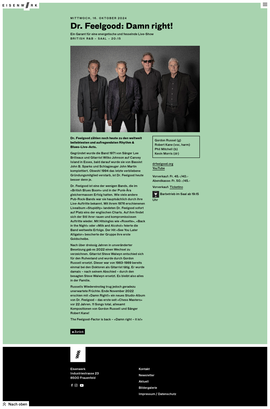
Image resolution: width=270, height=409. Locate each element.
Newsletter (146, 375)
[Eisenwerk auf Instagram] (76, 385)
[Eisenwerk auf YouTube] (82, 385)
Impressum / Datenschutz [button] (157, 394)
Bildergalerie (148, 388)
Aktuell (144, 381)
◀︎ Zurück (78, 331)
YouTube (158, 168)
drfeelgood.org (162, 164)
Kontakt (144, 369)
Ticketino (176, 187)
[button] (265, 4)
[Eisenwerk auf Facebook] (72, 385)
